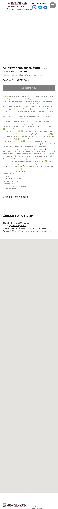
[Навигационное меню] (52, 5)
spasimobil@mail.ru (17, 225)
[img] (17, 3)
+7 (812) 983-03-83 (38, 3)
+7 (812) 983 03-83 (21, 222)
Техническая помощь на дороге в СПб (16, 7)
